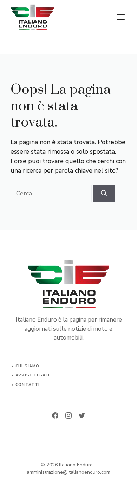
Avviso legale (33, 375)
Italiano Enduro (76, 464)
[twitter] (82, 415)
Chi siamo (27, 366)
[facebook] (55, 415)
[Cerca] (104, 193)
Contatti (27, 384)
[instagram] (68, 415)
